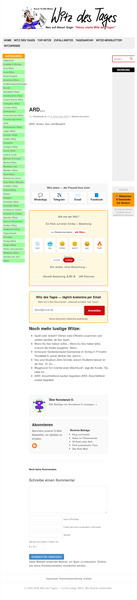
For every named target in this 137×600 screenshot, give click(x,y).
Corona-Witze (10, 107)
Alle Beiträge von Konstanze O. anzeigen (73, 404)
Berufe (6, 87)
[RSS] (35, 445)
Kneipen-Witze (10, 146)
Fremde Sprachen (12, 119)
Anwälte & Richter (12, 64)
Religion (7, 197)
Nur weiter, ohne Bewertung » (68, 267)
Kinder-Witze (9, 138)
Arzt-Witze (8, 68)
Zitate (6, 260)
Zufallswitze (63, 40)
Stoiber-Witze (10, 225)
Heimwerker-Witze (12, 127)
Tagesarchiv (84, 40)
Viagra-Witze (9, 245)
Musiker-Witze (10, 170)
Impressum (52, 578)
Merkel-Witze (10, 162)
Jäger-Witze (9, 131)
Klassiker (8, 142)
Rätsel (6, 193)
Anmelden (94, 310)
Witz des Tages (24, 40)
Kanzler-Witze (10, 135)
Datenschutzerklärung (70, 578)
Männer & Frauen (12, 158)
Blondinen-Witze (11, 91)
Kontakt (87, 578)
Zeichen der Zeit (11, 256)
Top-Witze (44, 40)
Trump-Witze (9, 241)
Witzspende (12, 45)
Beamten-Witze (11, 80)
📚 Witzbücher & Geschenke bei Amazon (123, 199)
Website (67, 534)
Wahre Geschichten (13, 248)
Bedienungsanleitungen (15, 84)
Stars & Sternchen (12, 221)
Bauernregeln (10, 76)
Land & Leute (10, 154)
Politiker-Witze (10, 186)
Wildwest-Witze (11, 252)
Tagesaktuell (9, 233)
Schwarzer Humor (12, 209)
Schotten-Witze (11, 201)
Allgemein (8, 60)
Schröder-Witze (11, 205)
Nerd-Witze (9, 174)
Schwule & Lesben (12, 213)
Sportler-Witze (10, 217)
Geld (5, 123)
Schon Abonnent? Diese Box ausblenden (68, 318)
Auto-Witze (8, 72)
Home (7, 40)
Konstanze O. (40, 116)
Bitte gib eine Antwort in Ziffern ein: (44, 541)
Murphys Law (10, 166)
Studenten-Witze (11, 229)
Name (71, 519)
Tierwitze (7, 237)
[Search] (131, 58)
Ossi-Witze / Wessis (13, 182)
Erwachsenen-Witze (13, 115)
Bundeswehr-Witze (12, 95)
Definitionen (9, 111)
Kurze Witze (9, 150)
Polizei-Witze (9, 190)
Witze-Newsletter (109, 40)
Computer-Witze (11, 103)
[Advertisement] (68, 79)
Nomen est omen (80, 116)
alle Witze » (80, 232)
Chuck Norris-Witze (13, 99)
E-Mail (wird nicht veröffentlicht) (82, 527)
